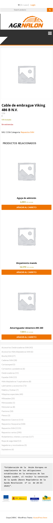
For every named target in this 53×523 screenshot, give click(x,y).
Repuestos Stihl (27, 132)
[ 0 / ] (24, 5)
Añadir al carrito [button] (26, 207)
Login (32, 5)
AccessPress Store (40, 518)
